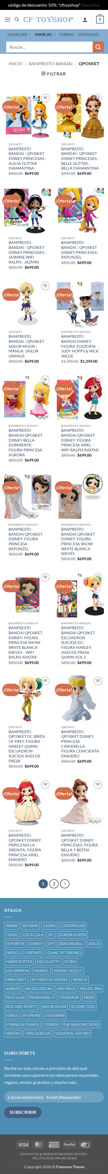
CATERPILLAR (73, 925)
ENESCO (13, 953)
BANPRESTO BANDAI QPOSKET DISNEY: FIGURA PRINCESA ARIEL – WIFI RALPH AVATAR (80, 440)
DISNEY (35, 943)
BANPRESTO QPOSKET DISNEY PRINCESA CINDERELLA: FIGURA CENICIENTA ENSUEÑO (80, 744)
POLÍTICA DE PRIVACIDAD (55, 1158)
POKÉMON (69, 997)
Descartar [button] (90, 4)
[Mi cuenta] (85, 20)
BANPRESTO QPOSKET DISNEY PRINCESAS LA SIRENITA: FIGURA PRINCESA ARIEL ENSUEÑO (25, 847)
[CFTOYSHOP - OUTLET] (48, 19)
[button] (7, 19)
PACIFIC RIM (90, 988)
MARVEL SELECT (68, 970)
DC (51, 935)
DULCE (94, 943)
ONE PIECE (65, 988)
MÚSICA (80, 979)
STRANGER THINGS (22, 1024)
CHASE (12, 935)
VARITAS (13, 1033)
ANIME (12, 925)
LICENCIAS (17, 34)
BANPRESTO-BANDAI (51, 63)
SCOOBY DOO (83, 1006)
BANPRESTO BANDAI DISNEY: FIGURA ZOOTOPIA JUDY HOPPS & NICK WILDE (80, 346)
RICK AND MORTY (21, 1006)
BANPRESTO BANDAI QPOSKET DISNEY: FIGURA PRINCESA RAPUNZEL (25, 539)
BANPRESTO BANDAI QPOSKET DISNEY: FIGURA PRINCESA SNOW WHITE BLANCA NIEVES (78, 541)
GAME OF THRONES (65, 953)
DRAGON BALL (71, 943)
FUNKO (67, 34)
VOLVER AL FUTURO (72, 1033)
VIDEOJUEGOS (37, 1033)
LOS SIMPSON (17, 970)
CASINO (49, 925)
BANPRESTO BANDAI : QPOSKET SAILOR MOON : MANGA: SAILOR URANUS (26, 346)
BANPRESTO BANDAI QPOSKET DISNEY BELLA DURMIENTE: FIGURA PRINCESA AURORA (25, 442)
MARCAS (43, 34)
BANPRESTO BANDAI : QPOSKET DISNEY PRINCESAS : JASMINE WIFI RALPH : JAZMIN (27, 252)
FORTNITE (34, 953)
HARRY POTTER (19, 961)
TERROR (51, 1024)
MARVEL (41, 970)
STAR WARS (55, 1015)
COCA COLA (33, 935)
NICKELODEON (38, 988)
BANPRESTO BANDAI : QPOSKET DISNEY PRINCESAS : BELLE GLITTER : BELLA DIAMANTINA (80, 159)
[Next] (65, 884)
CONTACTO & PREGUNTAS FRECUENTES (53, 1154)
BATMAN (30, 925)
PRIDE (89, 997)
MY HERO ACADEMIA (50, 979)
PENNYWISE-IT (42, 997)
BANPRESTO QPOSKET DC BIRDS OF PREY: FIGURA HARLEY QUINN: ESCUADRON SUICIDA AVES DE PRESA (27, 746)
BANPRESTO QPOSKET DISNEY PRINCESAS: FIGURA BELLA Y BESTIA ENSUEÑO (79, 845)
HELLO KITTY (48, 961)
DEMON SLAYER (72, 935)
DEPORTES (15, 943)
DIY (50, 943)
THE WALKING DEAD (81, 1024)
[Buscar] (17, 19)
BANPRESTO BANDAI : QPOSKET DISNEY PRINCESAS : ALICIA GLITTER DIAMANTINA (27, 159)
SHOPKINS (31, 1015)
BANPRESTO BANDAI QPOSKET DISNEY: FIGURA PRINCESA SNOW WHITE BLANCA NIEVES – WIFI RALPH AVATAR (25, 642)
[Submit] (98, 46)
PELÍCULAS (15, 997)
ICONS (70, 961)
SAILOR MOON (54, 1006)
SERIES (11, 1015)
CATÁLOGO (88, 34)
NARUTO (13, 988)
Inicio (16, 63)
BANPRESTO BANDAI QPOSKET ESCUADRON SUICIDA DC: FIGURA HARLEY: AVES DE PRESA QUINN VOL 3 (78, 642)
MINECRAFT (16, 979)
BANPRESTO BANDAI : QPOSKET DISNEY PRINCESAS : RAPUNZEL (80, 249)
